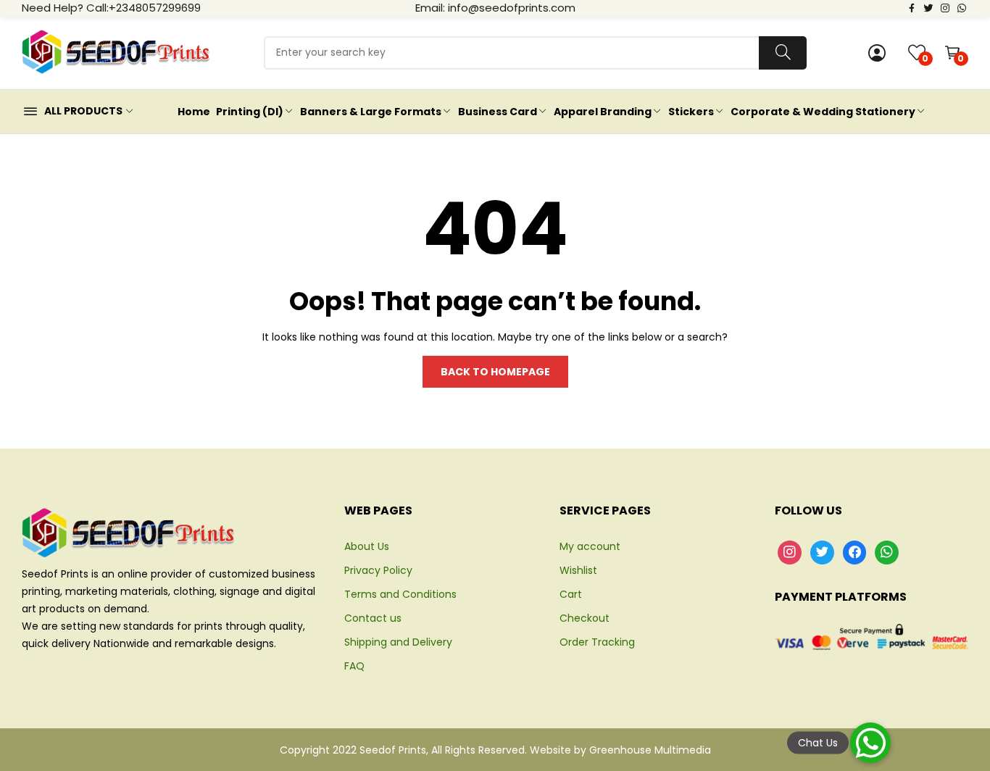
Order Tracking (597, 642)
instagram (945, 7)
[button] (870, 742)
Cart (571, 594)
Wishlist (578, 570)
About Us (366, 546)
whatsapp (961, 7)
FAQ (354, 666)
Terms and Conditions (400, 594)
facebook (911, 7)
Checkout (585, 618)
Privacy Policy (378, 570)
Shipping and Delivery (398, 642)
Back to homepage (495, 371)
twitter (928, 7)
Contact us (373, 618)
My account (590, 546)
